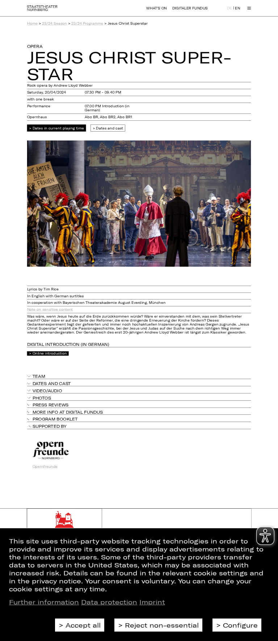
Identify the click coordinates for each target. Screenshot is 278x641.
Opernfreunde (45, 466)
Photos (42, 397)
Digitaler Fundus (190, 8)
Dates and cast (109, 128)
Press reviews (50, 404)
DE (229, 8)
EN (237, 8)
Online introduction (50, 353)
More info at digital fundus (68, 412)
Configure (240, 625)
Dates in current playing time (58, 128)
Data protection (109, 602)
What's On (156, 8)
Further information (44, 602)
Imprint (152, 602)
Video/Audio (47, 390)
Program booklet (55, 419)
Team (39, 376)
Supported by (50, 426)
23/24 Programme (87, 23)
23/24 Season (54, 23)
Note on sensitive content (50, 310)
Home (32, 23)
